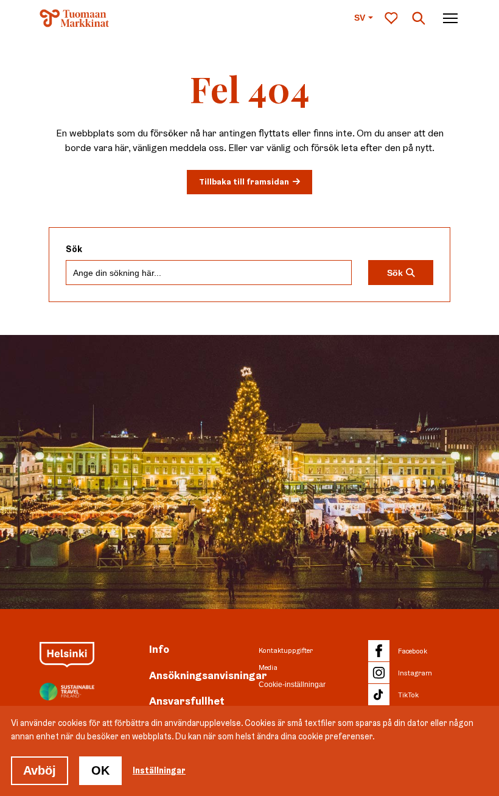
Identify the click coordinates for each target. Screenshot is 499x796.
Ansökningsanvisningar (208, 675)
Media (268, 667)
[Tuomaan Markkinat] (74, 18)
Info (159, 649)
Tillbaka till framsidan (244, 182)
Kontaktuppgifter (286, 650)
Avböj (39, 770)
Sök (74, 249)
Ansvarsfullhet (187, 701)
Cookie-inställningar (292, 684)
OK (100, 770)
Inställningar (159, 770)
